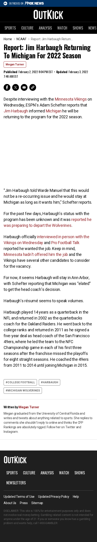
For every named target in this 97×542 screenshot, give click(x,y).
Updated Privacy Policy (53, 496)
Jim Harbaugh (16, 111)
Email (24, 87)
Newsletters (16, 482)
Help (76, 496)
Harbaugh (50, 382)
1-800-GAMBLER (48, 523)
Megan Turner (15, 64)
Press (24, 503)
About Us (10, 503)
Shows (78, 28)
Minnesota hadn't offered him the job (36, 254)
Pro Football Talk (65, 242)
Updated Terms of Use (19, 496)
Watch (62, 28)
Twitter (15, 87)
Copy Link (32, 87)
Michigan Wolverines (23, 390)
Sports (10, 28)
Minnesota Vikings (71, 99)
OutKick (48, 14)
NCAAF (21, 39)
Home (8, 39)
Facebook (7, 87)
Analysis (45, 28)
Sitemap (37, 503)
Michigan (54, 111)
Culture (27, 28)
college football (21, 382)
